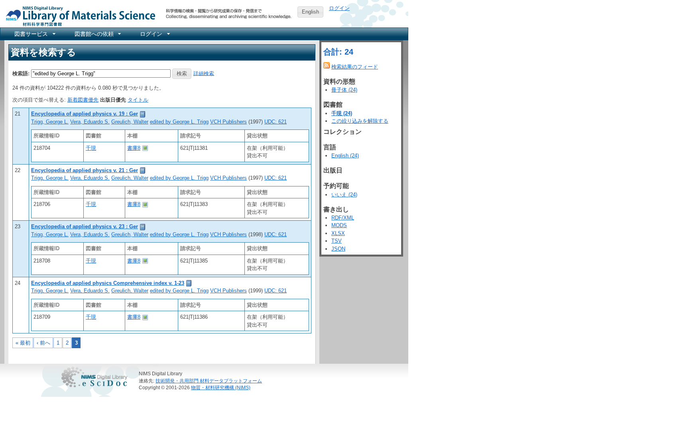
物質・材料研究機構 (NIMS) (220, 387)
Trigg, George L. (50, 122)
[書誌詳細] (143, 114)
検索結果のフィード (354, 67)
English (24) (345, 156)
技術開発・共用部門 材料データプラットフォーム (209, 380)
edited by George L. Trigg (179, 122)
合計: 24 (338, 51)
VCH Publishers (228, 122)
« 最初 (23, 343)
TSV (336, 241)
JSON (338, 249)
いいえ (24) (344, 195)
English (310, 12)
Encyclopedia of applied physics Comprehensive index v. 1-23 (107, 283)
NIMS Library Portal (78, 15)
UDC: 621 (275, 122)
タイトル (138, 100)
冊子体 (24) (344, 90)
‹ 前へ (43, 343)
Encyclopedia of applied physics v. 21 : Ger (84, 170)
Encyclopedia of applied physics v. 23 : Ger (84, 226)
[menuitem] (34, 34)
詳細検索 (203, 73)
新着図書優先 (82, 100)
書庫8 (133, 148)
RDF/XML (342, 218)
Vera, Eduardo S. (90, 122)
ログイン (339, 8)
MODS (339, 225)
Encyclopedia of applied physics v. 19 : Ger (84, 114)
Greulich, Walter (129, 122)
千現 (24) (341, 113)
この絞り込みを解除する (359, 121)
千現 (91, 148)
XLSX (338, 233)
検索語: (21, 73)
